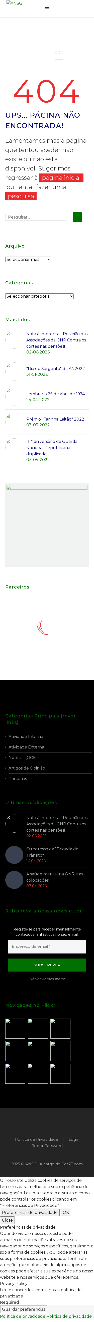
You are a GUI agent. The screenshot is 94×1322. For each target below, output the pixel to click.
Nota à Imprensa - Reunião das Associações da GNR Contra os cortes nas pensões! (56, 340)
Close (7, 1220)
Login (74, 1140)
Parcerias (18, 778)
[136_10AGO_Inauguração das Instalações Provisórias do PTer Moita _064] (38, 1029)
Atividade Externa (26, 747)
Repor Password (47, 1146)
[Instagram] (47, 1122)
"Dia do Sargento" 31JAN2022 (55, 368)
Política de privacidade (22, 1316)
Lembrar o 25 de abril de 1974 (55, 394)
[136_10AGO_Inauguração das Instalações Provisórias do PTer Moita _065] (60, 1029)
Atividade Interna (26, 736)
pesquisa (21, 196)
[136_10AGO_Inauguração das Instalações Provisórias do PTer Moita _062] (15, 1051)
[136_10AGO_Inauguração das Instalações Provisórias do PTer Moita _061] (60, 1051)
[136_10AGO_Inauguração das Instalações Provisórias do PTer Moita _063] (15, 1029)
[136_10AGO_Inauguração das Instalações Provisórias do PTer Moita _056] (60, 1074)
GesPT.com (72, 1164)
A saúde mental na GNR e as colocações (54, 877)
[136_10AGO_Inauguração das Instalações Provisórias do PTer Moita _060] (38, 1051)
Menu (47, 9)
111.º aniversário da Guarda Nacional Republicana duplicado (51, 447)
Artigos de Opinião (27, 768)
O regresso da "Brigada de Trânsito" (52, 852)
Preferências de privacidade (30, 1212)
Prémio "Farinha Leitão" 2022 (55, 419)
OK (66, 1212)
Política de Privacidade (36, 1140)
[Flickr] (54, 1122)
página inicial (61, 177)
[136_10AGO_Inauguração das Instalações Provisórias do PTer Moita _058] (15, 1074)
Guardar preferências (23, 1309)
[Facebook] (41, 1122)
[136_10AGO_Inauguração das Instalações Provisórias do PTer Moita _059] (38, 1074)
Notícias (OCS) (23, 757)
